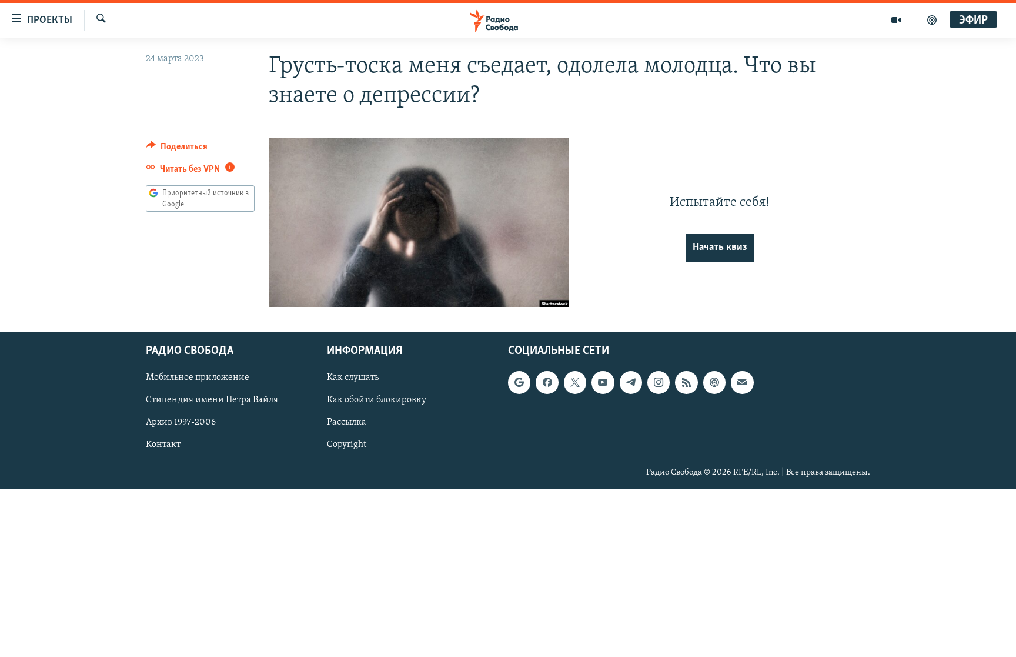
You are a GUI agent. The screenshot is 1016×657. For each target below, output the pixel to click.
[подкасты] (932, 20)
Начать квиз (720, 247)
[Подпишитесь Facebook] (547, 383)
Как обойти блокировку (376, 400)
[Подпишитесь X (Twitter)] (575, 383)
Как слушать (353, 378)
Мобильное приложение (197, 378)
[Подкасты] (714, 383)
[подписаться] (742, 383)
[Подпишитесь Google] (519, 383)
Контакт (163, 445)
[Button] (177, 149)
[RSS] (686, 383)
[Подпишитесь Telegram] (631, 383)
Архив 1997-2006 (181, 423)
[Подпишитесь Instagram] (658, 383)
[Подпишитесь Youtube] (602, 383)
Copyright (346, 445)
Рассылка (346, 423)
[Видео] (896, 20)
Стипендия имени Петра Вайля (212, 400)
